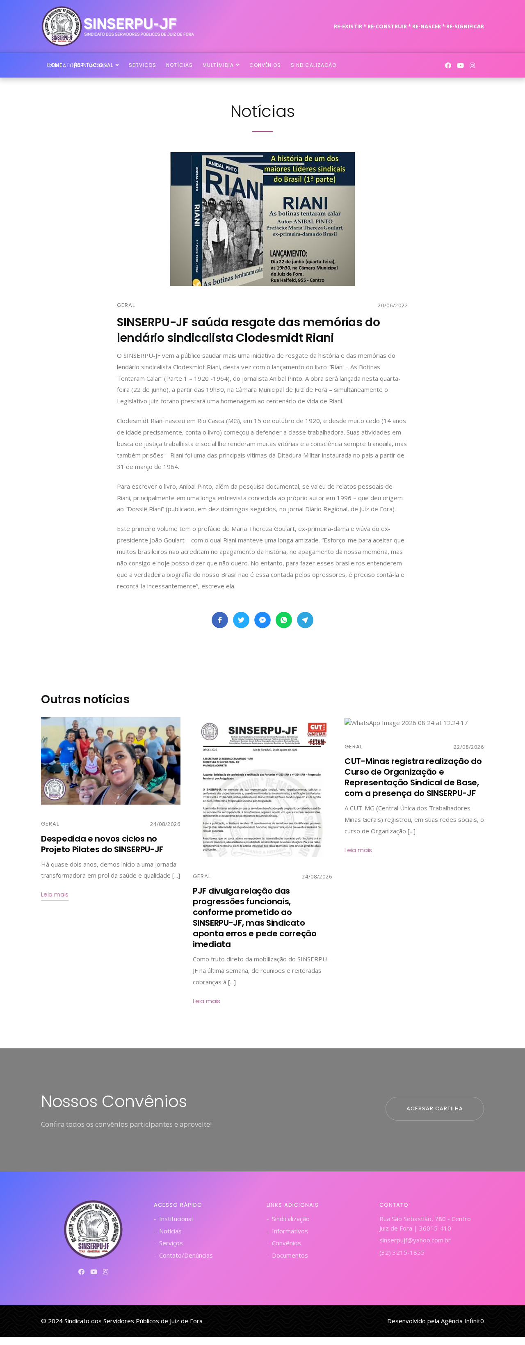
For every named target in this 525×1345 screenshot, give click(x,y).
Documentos (290, 1255)
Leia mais (54, 894)
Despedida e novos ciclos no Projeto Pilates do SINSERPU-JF (102, 844)
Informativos (290, 1231)
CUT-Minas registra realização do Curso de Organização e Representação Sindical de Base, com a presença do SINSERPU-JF (413, 777)
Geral (126, 305)
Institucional (176, 1219)
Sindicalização (291, 1219)
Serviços (171, 1243)
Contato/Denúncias (186, 1255)
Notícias (170, 1231)
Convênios (286, 1243)
